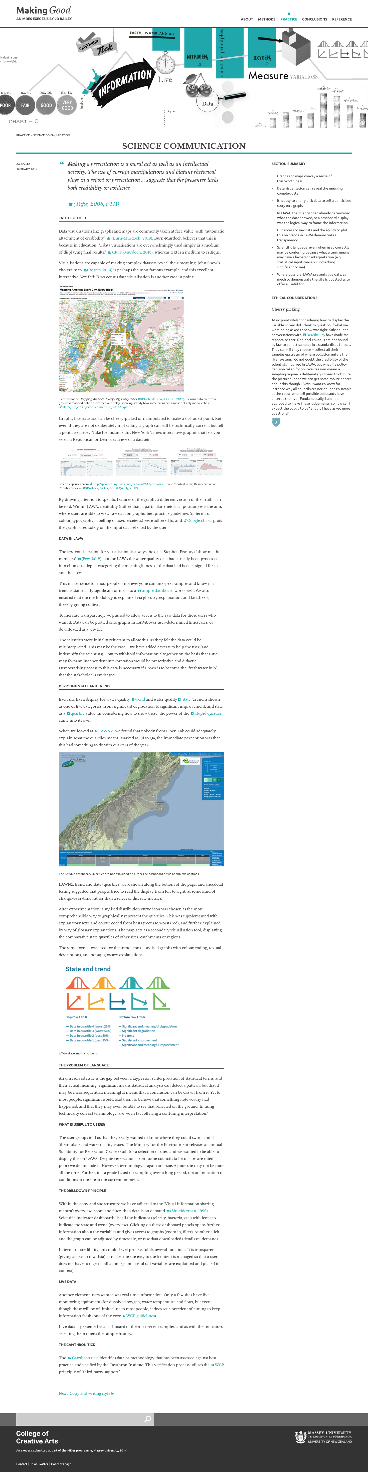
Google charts (199, 520)
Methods (266, 19)
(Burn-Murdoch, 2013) (131, 238)
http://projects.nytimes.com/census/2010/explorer (97, 407)
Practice (288, 19)
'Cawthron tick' (85, 1358)
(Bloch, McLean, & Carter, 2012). (164, 399)
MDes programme (79, 1450)
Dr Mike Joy (316, 334)
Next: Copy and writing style (84, 1393)
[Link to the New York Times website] (86, 462)
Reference (342, 19)
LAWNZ (105, 731)
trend (140, 699)
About (247, 19)
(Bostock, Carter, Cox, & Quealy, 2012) (112, 488)
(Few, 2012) (91, 559)
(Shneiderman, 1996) (189, 1211)
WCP (219, 1365)
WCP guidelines (140, 1316)
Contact (21, 1464)
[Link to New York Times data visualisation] (121, 338)
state (186, 699)
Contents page (61, 1464)
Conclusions (314, 19)
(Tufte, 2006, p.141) (96, 204)
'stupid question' (209, 713)
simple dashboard (157, 590)
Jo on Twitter (39, 1464)
